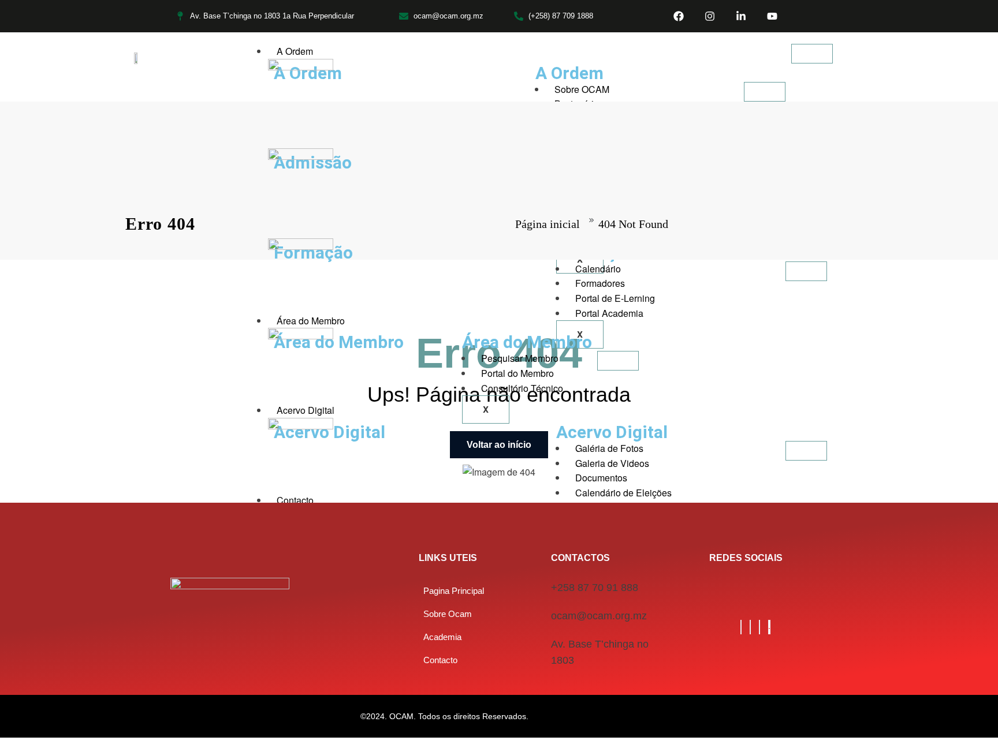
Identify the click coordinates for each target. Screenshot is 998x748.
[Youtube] (772, 16)
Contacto (295, 500)
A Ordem (295, 51)
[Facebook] (678, 16)
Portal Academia (609, 313)
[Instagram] (709, 16)
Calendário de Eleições (623, 492)
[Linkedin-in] (741, 16)
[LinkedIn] (750, 627)
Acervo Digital (305, 410)
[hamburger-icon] (812, 53)
